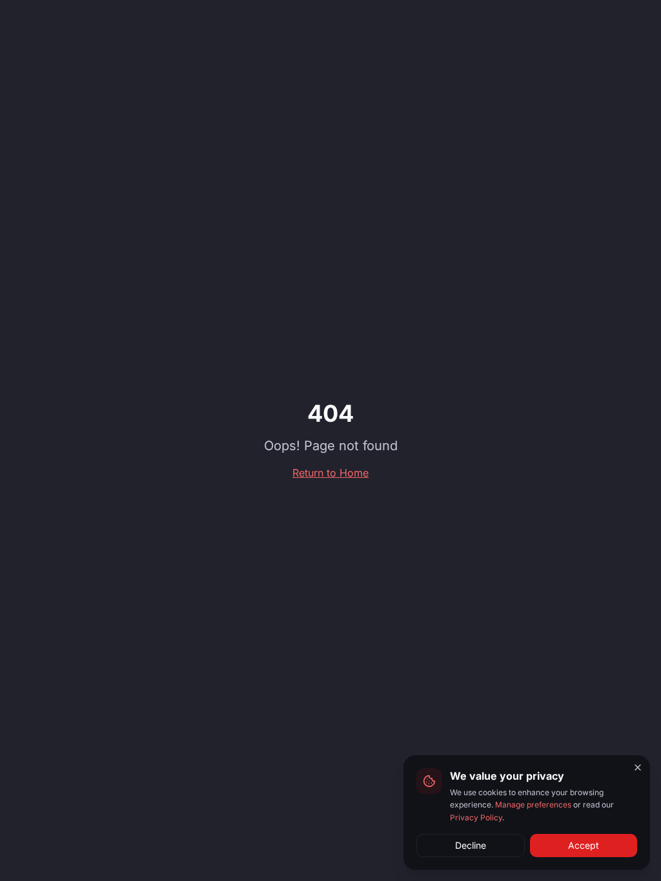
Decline (470, 845)
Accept (583, 845)
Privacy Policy (476, 817)
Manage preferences (533, 804)
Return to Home (330, 472)
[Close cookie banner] (638, 767)
